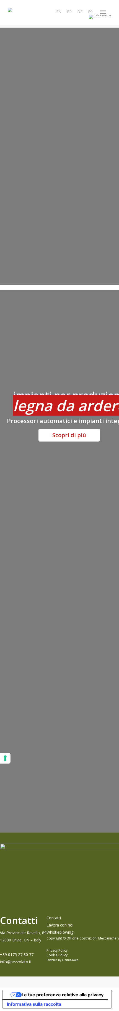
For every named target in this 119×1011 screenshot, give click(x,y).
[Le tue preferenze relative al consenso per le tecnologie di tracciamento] (5, 758)
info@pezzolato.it (15, 961)
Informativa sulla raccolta (34, 1004)
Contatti (53, 917)
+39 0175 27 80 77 (16, 954)
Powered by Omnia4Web (62, 960)
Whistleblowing (59, 932)
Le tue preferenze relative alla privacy (63, 994)
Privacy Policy (57, 950)
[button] (103, 12)
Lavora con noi (59, 925)
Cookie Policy (57, 955)
